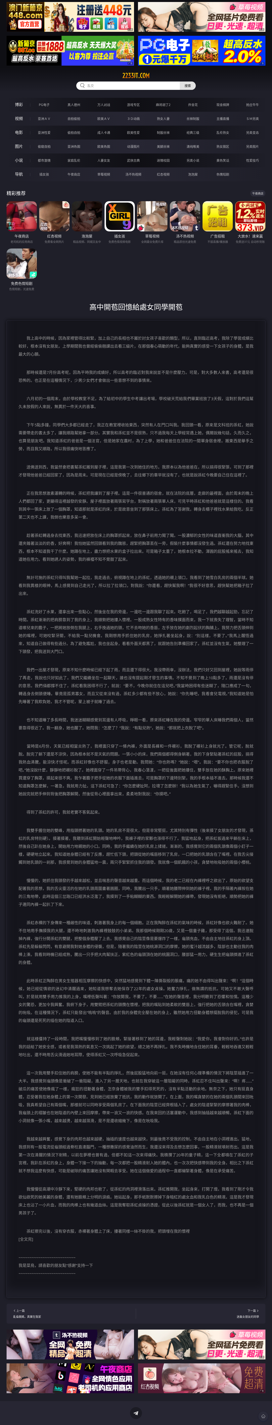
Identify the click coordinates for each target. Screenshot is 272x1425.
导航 (19, 174)
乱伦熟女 (222, 132)
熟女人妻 (163, 118)
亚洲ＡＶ (44, 118)
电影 (19, 132)
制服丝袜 (163, 132)
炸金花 (193, 105)
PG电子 (44, 105)
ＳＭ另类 (252, 118)
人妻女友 (103, 160)
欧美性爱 (133, 132)
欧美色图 (103, 146)
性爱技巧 (252, 160)
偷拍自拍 (74, 132)
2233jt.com (136, 76)
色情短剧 (222, 174)
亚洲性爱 (44, 132)
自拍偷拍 (74, 118)
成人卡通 (103, 132)
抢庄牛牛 (252, 105)
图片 (19, 146)
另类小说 (193, 160)
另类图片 (252, 146)
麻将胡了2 (163, 105)
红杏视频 (163, 174)
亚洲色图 (74, 146)
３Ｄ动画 (133, 118)
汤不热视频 (133, 174)
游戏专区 (133, 105)
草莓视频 (103, 174)
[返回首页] (263, 1416)
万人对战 (103, 105)
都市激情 (44, 160)
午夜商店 (74, 174)
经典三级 (193, 132)
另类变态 (252, 132)
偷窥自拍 (44, 146)
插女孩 (44, 174)
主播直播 (222, 118)
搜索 (188, 85)
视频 (19, 118)
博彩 (19, 104)
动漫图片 (133, 146)
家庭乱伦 (74, 160)
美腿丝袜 (163, 146)
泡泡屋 (193, 174)
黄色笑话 (222, 160)
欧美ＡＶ (103, 118)
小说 (19, 160)
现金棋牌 (222, 105)
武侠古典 (133, 160)
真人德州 (74, 105)
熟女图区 (222, 146)
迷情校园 (163, 160)
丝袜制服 (193, 118)
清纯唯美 (193, 146)
